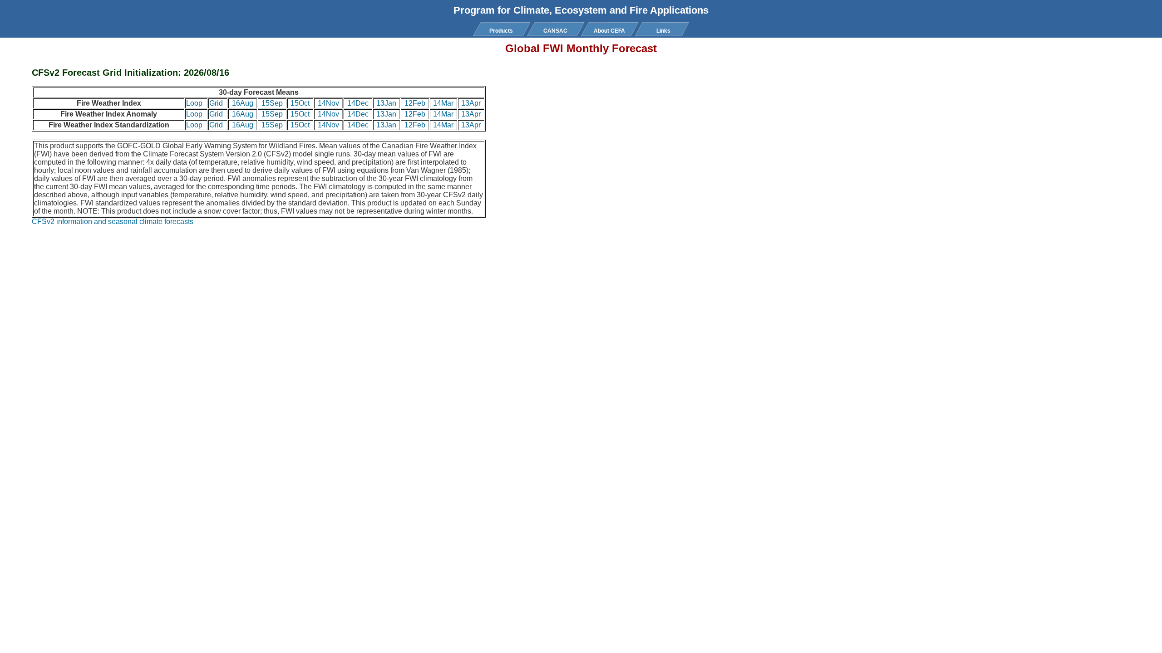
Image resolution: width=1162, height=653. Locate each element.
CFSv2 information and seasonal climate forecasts (112, 221)
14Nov (328, 103)
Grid (216, 103)
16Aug (242, 103)
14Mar (443, 103)
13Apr (471, 103)
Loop (194, 103)
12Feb (414, 103)
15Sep (272, 103)
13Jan (386, 103)
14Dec (358, 103)
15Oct (300, 103)
